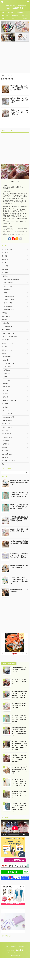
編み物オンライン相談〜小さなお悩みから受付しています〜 (19, 705)
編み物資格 (15, 18)
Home (3, 12)
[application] (15, 828)
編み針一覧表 (5, 15)
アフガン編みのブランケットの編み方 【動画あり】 (19, 681)
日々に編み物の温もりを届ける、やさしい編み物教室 (15, 953)
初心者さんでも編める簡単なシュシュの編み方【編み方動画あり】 (19, 543)
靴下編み (25, 18)
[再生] (3, 834)
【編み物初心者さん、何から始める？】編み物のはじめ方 (19, 669)
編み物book (5, 18)
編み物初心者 (15, 15)
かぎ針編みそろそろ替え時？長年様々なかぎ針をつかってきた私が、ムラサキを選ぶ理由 (19, 555)
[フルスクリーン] (27, 834)
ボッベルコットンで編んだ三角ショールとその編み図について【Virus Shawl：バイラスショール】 (19, 807)
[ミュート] (24, 834)
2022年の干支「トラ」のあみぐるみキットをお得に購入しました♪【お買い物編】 (19, 87)
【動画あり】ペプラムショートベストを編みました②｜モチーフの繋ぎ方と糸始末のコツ (19, 494)
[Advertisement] (15, 58)
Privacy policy (11, 12)
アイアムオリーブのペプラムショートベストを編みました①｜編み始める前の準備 (19, 506)
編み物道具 (25, 15)
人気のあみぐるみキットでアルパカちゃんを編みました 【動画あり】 (19, 100)
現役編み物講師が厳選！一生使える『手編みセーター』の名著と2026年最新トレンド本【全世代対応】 (19, 731)
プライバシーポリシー (11, 234)
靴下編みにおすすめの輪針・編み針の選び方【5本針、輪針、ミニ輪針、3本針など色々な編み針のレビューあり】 (19, 745)
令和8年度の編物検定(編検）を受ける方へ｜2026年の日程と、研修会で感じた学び (19, 518)
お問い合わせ (20, 12)
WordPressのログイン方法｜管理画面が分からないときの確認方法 (19, 482)
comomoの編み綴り (15, 8)
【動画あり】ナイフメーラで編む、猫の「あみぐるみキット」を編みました (19, 112)
